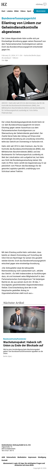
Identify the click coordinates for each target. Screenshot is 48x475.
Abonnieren (41, 11)
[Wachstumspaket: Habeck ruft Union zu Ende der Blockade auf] (24, 320)
